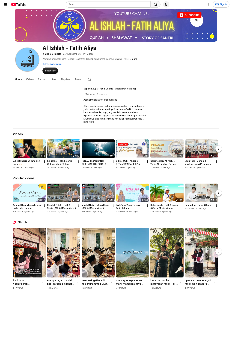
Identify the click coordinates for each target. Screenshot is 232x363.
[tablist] (116, 79)
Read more (88, 122)
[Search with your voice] (166, 4)
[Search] (155, 4)
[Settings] (208, 4)
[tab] (18, 79)
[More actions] (44, 161)
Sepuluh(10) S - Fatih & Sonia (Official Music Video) (109, 88)
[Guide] (6, 4)
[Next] (218, 149)
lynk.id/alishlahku (53, 64)
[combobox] (109, 4)
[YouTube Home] (18, 4)
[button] (88, 121)
